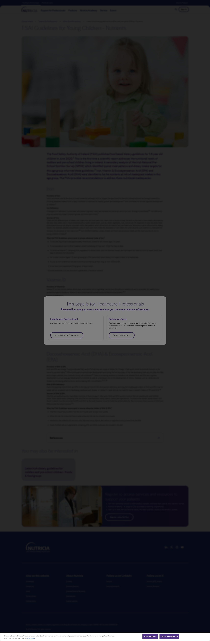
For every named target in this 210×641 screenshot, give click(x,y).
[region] (105, 636)
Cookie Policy (30, 638)
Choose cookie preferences (169, 636)
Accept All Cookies (150, 636)
